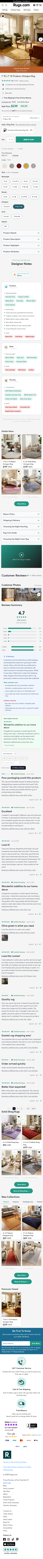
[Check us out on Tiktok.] (12, 1539)
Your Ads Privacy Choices (13, 1467)
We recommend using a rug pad (26, 125)
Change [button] (15, 155)
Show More (21, 504)
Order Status (8, 1514)
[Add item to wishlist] (18, 436)
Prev (9, 1108)
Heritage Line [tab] (28, 1202)
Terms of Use (8, 1462)
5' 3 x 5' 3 (7, 207)
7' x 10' (15, 187)
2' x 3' (5, 181)
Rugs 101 (6, 1522)
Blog (4, 1486)
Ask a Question (8, 149)
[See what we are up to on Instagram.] (8, 1539)
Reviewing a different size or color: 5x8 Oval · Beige (18, 829)
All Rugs (4, 10)
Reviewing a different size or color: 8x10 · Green (17, 795)
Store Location (8, 1488)
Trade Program (8, 1500)
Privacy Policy (6, 1351)
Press (5, 1531)
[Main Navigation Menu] (3, 5)
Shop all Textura (21, 1282)
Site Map (6, 1491)
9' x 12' (36, 187)
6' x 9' (5, 187)
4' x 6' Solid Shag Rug (11, 1142)
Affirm (5, 1494)
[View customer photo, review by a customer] (8, 594)
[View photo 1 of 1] (5, 938)
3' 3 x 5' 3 (15, 181)
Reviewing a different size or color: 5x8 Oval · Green (18, 933)
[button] (20, 16)
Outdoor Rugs (15, 10)
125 (28, 1108)
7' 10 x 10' (25, 187)
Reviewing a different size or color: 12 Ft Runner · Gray (19, 976)
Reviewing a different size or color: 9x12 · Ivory (18, 742)
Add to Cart (29, 139)
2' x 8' (14, 197)
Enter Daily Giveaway (11, 1503)
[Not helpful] (40, 800)
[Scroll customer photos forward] (39, 594)
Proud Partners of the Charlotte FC (16, 1480)
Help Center (7, 1519)
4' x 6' (26, 181)
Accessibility (7, 1528)
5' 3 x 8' (35, 181)
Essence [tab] (16, 1202)
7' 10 (5, 226)
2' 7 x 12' (34, 197)
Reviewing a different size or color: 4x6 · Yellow (16, 1019)
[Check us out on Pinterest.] (17, 1539)
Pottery (36, 10)
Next (33, 1108)
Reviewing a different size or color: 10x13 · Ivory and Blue (20, 1047)
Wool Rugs (27, 10)
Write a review (24, 81)
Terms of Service (19, 1351)
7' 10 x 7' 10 (18, 207)
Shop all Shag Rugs (21, 1191)
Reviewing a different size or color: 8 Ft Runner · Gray (19, 870)
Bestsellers (7, 1497)
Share (21, 149)
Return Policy (8, 1525)
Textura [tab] (6, 1202)
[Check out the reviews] (10, 1551)
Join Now (36, 1343)
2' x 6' (5, 197)
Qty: (3, 139)
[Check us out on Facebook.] (4, 1539)
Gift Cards (7, 1483)
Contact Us (7, 1511)
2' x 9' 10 (24, 197)
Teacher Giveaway (10, 1505)
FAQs (5, 1517)
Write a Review (19, 768)
